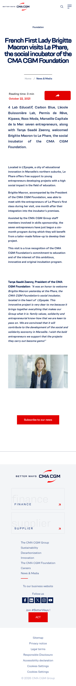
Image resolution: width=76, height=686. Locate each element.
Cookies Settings (38, 666)
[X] (37, 600)
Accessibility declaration (38, 660)
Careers (26, 568)
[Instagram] (44, 600)
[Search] (61, 6)
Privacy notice (38, 643)
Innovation (27, 557)
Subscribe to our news (38, 419)
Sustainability (29, 547)
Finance (23, 504)
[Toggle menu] (69, 6)
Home (28, 78)
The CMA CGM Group (35, 542)
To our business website (38, 586)
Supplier (23, 528)
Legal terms (38, 649)
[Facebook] (25, 600)
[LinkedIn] (31, 600)
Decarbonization (31, 552)
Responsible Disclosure (38, 654)
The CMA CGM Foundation (38, 562)
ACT (38, 617)
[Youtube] (50, 600)
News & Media (44, 78)
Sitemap (38, 637)
